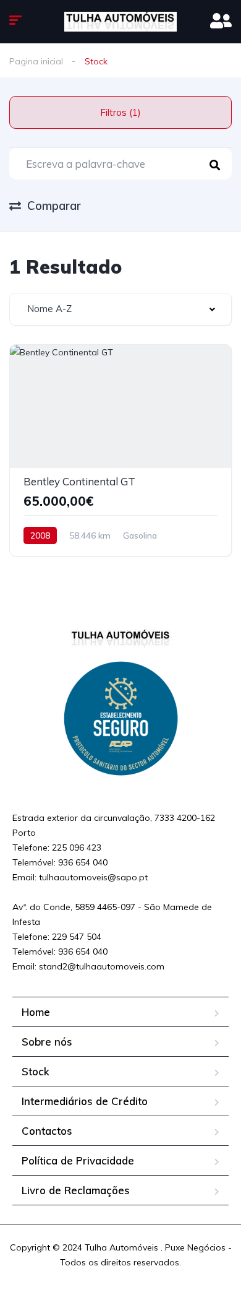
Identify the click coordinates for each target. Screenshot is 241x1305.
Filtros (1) (120, 112)
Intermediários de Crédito (85, 1101)
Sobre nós (47, 1041)
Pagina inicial (36, 61)
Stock (35, 1071)
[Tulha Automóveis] (120, 22)
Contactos (47, 1130)
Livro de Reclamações (76, 1190)
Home (36, 1011)
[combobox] (120, 309)
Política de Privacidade (78, 1160)
